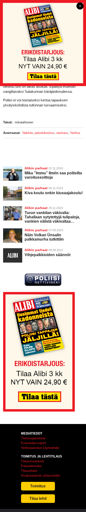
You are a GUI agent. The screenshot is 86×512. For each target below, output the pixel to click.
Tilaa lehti (38, 498)
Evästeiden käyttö (33, 443)
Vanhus (75, 133)
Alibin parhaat (36, 168)
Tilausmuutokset (32, 461)
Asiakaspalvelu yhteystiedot (40, 475)
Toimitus (38, 486)
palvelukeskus (44, 133)
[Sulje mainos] (80, 6)
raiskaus (62, 133)
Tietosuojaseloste (33, 438)
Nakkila (27, 133)
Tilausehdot (29, 471)
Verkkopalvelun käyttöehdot (40, 448)
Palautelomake (31, 466)
